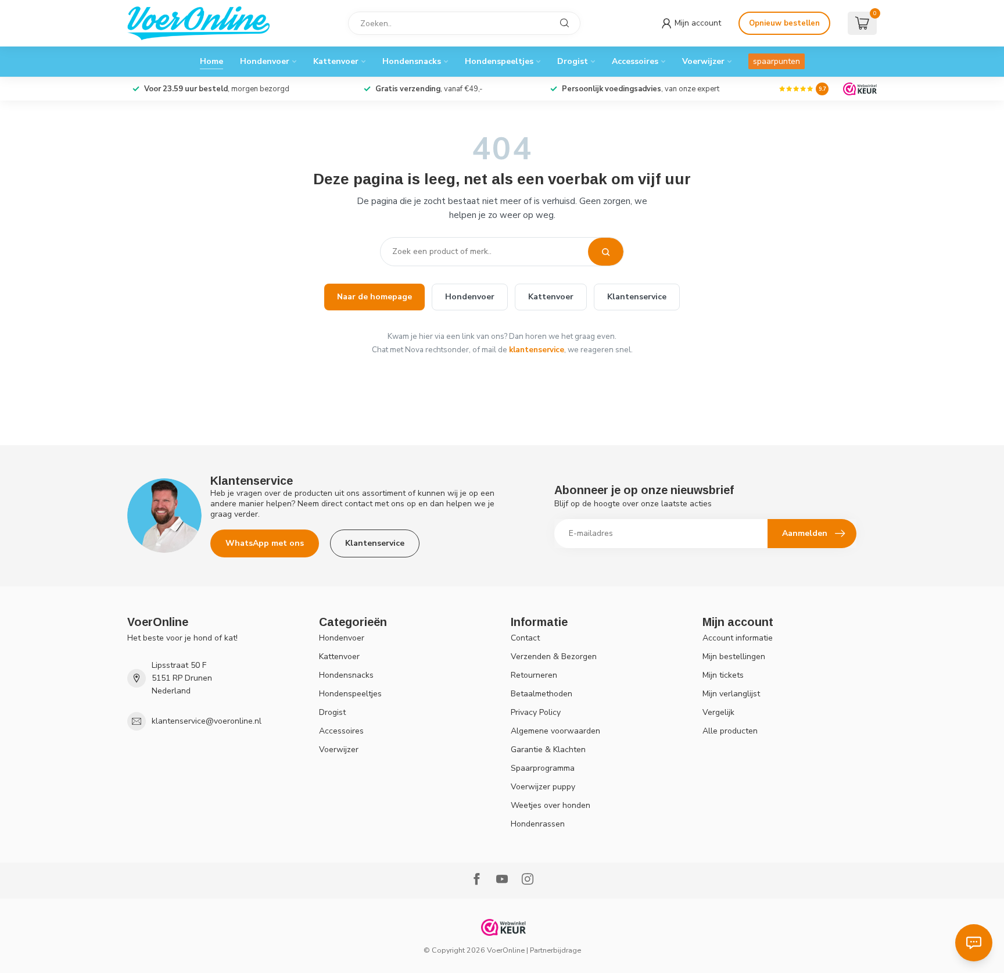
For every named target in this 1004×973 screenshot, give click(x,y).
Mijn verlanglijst (731, 693)
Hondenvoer (264, 61)
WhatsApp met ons (264, 543)
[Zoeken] (605, 252)
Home (211, 61)
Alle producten (730, 730)
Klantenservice (636, 296)
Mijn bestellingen (733, 656)
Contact (525, 637)
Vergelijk (718, 712)
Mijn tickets (723, 675)
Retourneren (534, 675)
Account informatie (737, 637)
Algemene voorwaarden (555, 730)
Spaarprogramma (543, 768)
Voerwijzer (703, 61)
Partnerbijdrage (555, 950)
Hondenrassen (538, 823)
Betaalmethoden (541, 693)
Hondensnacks (411, 61)
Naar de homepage (374, 296)
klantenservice (536, 349)
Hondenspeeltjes (499, 61)
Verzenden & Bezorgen (554, 656)
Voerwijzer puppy (543, 786)
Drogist (572, 61)
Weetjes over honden (550, 805)
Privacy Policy (536, 712)
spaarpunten (776, 61)
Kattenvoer (335, 61)
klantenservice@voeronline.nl (206, 721)
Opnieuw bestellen (784, 23)
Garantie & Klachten (548, 749)
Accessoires (635, 61)
